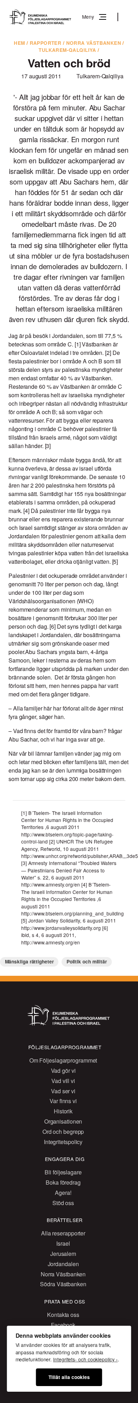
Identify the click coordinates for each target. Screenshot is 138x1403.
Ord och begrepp (63, 1131)
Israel (63, 1243)
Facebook (63, 1325)
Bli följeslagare (63, 1172)
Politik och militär (87, 961)
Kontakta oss (63, 1315)
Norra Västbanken (93, 43)
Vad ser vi (63, 1091)
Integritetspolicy (63, 1142)
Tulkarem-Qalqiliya (67, 50)
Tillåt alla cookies (69, 1377)
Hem (19, 43)
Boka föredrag (63, 1182)
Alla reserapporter (63, 1233)
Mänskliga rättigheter (29, 961)
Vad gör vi (63, 1070)
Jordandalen (63, 1264)
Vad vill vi (63, 1081)
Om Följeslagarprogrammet (63, 1060)
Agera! (63, 1193)
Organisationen (63, 1121)
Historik (63, 1111)
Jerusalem (63, 1254)
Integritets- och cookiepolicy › (85, 1359)
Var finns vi (63, 1101)
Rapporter (46, 43)
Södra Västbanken (63, 1284)
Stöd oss (63, 1203)
